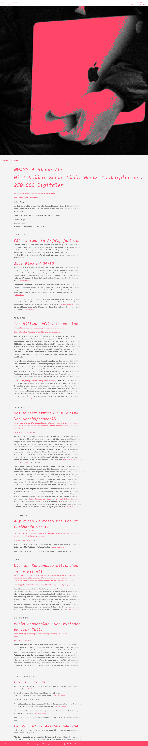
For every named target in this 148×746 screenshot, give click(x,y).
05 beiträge (60, 744)
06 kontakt (72, 744)
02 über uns (20, 744)
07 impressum (85, 744)
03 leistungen (33, 744)
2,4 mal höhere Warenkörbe (68, 499)
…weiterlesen (25, 280)
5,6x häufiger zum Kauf (40, 499)
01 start (9, 744)
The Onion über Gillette (25, 198)
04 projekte (47, 744)
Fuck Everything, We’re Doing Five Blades (35, 381)
